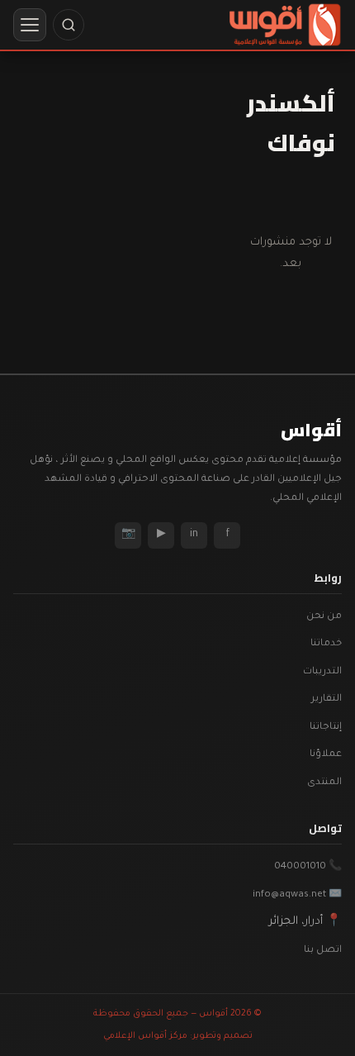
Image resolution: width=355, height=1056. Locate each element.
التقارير (326, 699)
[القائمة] (29, 24)
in (194, 534)
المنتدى (324, 783)
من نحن (324, 616)
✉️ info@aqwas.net (297, 895)
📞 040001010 (308, 867)
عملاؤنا (326, 754)
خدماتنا (326, 644)
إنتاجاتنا (326, 727)
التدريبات (322, 672)
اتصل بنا (323, 950)
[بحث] (68, 24)
